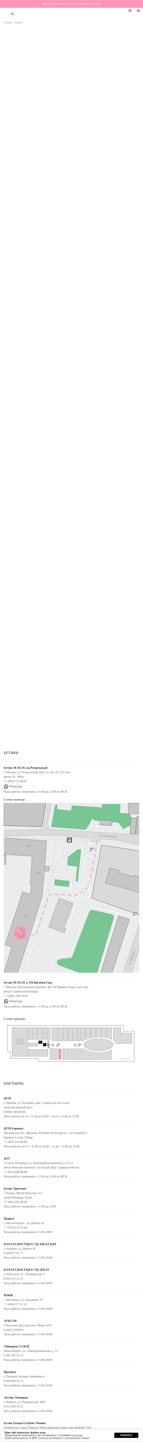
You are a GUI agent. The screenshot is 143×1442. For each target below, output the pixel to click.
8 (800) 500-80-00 (14, 1111)
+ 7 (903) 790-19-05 (16, 996)
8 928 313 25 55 (13, 1278)
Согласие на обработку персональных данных (63, 1437)
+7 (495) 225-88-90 (15, 1141)
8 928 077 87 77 (13, 1253)
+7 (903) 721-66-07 (15, 781)
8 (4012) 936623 (13, 1329)
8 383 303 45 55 (13, 1355)
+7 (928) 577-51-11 (15, 1304)
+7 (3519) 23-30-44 (15, 1227)
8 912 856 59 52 (13, 1406)
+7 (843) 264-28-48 (15, 1202)
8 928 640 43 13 (13, 1380)
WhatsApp (15, 786)
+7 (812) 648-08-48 (15, 1171)
